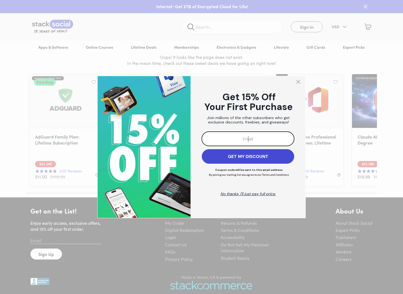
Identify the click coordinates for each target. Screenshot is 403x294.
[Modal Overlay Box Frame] (201, 147)
